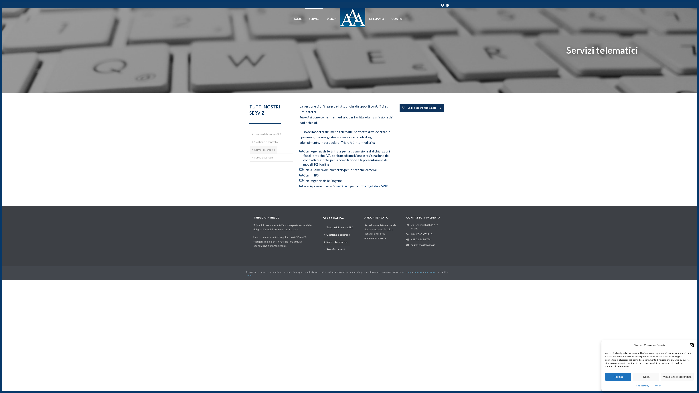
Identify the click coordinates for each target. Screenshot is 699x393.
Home (297, 18)
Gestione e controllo (266, 141)
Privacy (657, 385)
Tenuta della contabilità (267, 134)
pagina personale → (375, 237)
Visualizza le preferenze (677, 376)
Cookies (418, 272)
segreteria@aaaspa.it (423, 244)
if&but (249, 275)
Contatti (398, 18)
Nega (646, 376)
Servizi (314, 18)
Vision (332, 18)
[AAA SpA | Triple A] (352, 17)
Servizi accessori (263, 157)
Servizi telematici (264, 149)
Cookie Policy (642, 385)
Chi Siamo (376, 18)
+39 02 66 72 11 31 (422, 233)
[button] (692, 345)
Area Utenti (430, 272)
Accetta (618, 376)
